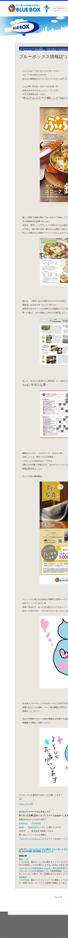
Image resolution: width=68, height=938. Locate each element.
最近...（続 (23, 859)
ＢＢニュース (48, 851)
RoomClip (32, 827)
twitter (21, 827)
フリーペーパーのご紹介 (32, 48)
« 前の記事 (57, 897)
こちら (39, 469)
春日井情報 (39, 51)
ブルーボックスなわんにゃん (32, 839)
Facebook (36, 823)
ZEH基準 (23, 877)
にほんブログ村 (26, 804)
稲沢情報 (52, 51)
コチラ (31, 711)
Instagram (23, 823)
